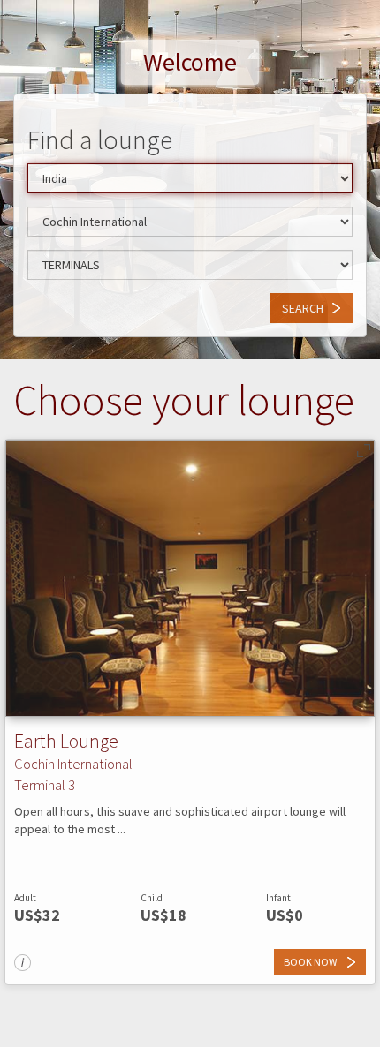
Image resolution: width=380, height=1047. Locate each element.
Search (302, 308)
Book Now (311, 961)
